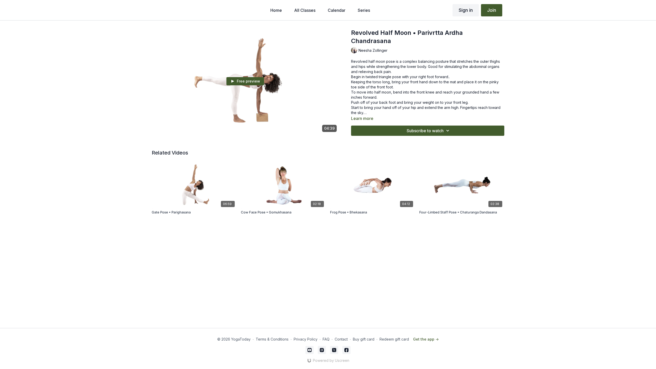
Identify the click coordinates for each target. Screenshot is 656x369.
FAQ (326, 339)
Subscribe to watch (425, 130)
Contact (341, 339)
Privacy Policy (305, 339)
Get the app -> (426, 339)
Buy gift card (363, 339)
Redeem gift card (394, 339)
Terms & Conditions (272, 339)
